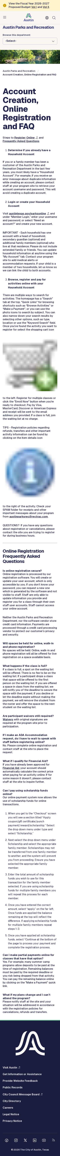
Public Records (12, 1087)
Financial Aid (11, 768)
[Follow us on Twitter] (25, 1140)
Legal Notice (11, 1114)
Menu (5, 17)
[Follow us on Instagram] (16, 1140)
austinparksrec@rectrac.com (28, 516)
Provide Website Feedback (20, 1081)
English (47, 18)
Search (54, 17)
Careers (8, 1107)
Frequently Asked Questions (21, 141)
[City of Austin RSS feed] (53, 1140)
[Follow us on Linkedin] (35, 1140)
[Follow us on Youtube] (44, 1140)
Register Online (24, 137)
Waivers (8, 719)
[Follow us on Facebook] (7, 1140)
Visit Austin (10, 1067)
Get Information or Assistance (22, 1074)
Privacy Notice (12, 1121)
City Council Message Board (21, 1094)
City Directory (12, 1101)
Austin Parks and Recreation (19, 70)
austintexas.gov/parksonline (27, 213)
